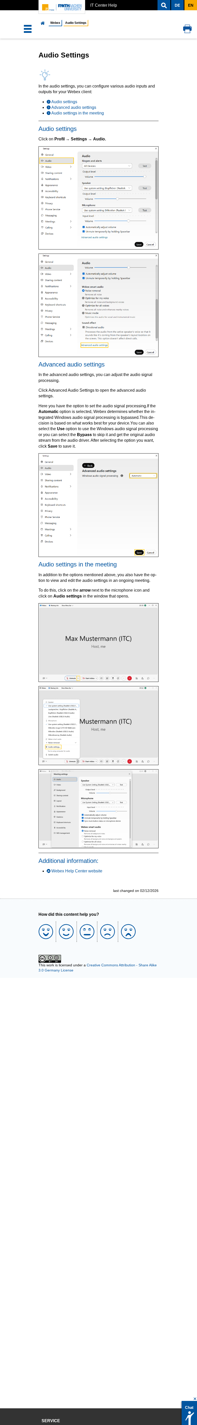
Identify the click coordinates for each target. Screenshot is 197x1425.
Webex (55, 23)
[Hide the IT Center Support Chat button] (195, 1399)
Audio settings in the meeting (77, 113)
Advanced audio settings (73, 107)
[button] (163, 5)
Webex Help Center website (76, 871)
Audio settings (64, 102)
